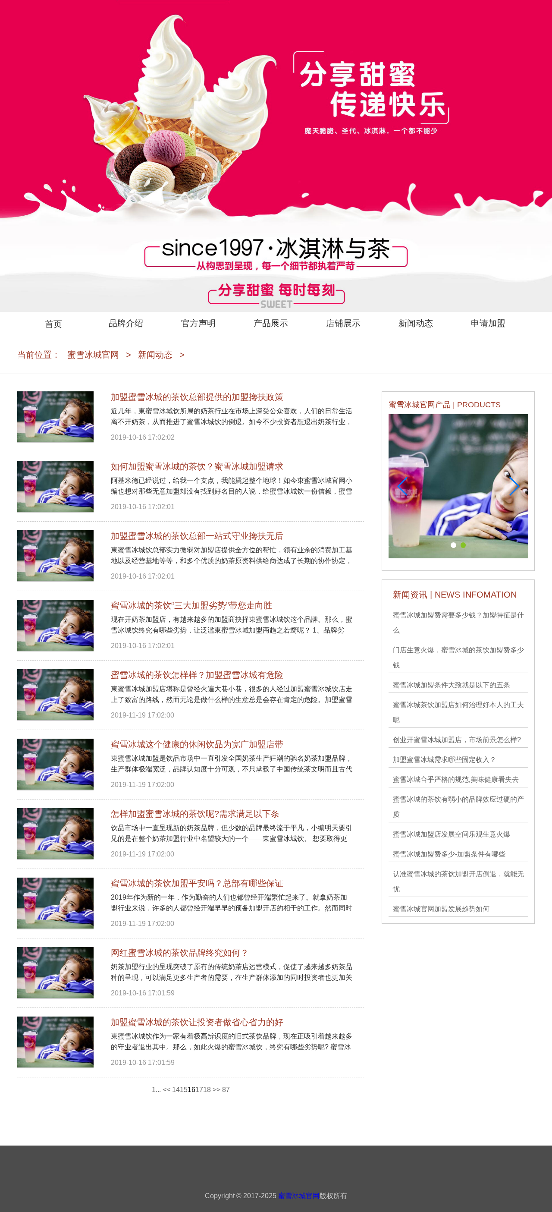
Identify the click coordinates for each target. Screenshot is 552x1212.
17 (199, 1089)
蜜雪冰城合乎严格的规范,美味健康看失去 (456, 779)
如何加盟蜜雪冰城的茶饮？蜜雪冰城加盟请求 (197, 466)
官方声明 (198, 323)
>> (216, 1089)
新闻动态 (415, 323)
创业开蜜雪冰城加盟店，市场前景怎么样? (457, 739)
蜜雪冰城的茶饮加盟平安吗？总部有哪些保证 (197, 883)
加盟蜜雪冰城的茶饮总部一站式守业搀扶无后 (197, 536)
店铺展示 (343, 323)
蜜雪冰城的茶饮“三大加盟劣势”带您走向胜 (191, 605)
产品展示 (271, 323)
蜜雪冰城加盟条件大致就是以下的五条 (451, 685)
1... (156, 1089)
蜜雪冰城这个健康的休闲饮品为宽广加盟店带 (197, 744)
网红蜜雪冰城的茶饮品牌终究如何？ (180, 952)
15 (184, 1089)
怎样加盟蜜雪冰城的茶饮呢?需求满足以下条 (195, 813)
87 (226, 1089)
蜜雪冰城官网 (93, 354)
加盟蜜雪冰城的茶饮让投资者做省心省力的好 (197, 1022)
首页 (53, 324)
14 (176, 1089)
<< (166, 1089)
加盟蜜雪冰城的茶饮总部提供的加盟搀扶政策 (197, 397)
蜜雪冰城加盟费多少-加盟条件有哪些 (449, 854)
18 (207, 1089)
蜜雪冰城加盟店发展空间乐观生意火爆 (451, 834)
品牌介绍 (126, 323)
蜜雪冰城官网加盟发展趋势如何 (441, 909)
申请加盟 (488, 323)
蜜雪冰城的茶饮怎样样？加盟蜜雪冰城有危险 (197, 675)
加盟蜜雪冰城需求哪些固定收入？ (444, 759)
